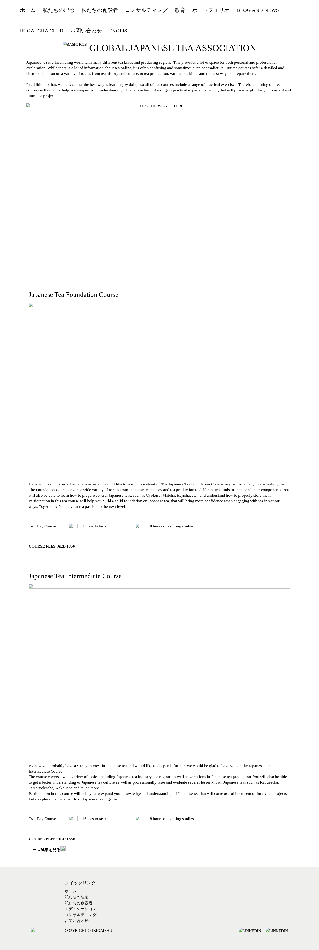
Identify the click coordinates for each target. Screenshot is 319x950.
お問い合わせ (77, 921)
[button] (159, 180)
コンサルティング (80, 915)
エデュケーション (80, 909)
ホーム (71, 891)
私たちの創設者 (78, 903)
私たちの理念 (77, 897)
